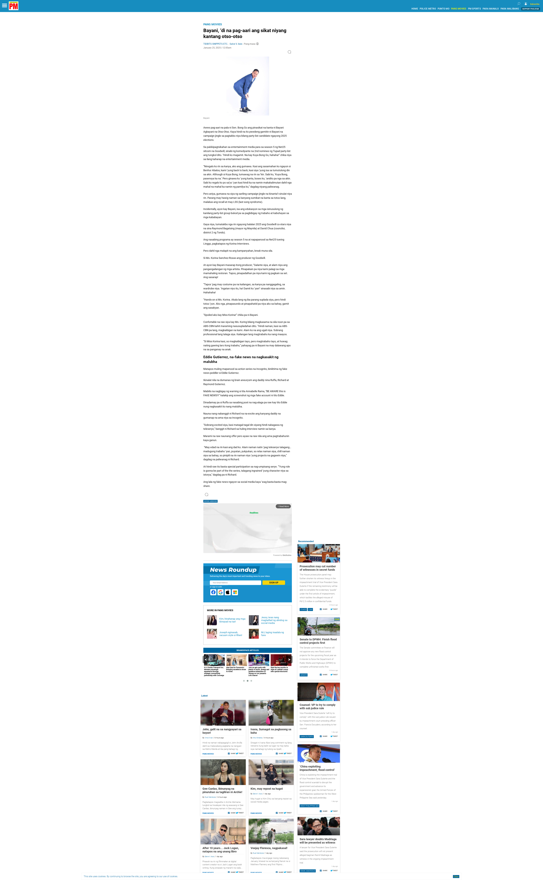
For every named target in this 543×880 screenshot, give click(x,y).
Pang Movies (212, 24)
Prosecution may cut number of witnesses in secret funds (318, 568)
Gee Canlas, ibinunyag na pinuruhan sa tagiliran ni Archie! (222, 790)
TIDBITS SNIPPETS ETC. (216, 44)
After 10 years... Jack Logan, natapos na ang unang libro (220, 849)
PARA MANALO (491, 8)
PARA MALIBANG (510, 8)
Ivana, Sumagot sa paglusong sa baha (271, 731)
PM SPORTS (474, 8)
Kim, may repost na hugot (267, 788)
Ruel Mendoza (210, 797)
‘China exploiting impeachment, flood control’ (317, 768)
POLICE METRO (428, 8)
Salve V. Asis (236, 44)
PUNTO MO (443, 8)
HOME (414, 8)
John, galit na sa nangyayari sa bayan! (221, 731)
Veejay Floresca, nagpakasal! (269, 848)
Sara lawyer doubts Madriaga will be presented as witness (318, 840)
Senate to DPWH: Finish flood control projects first (318, 641)
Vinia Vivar (209, 738)
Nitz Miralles (257, 738)
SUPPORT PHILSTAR (530, 9)
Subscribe (534, 4)
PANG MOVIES (458, 8)
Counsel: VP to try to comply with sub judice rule (317, 706)
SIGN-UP (273, 582)
